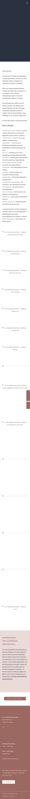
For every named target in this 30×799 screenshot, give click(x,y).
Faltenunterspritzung (8, 219)
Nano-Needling (6, 187)
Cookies (9, 782)
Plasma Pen (5, 197)
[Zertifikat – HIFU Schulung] (15, 297)
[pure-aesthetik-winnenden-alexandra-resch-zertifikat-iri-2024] (15, 374)
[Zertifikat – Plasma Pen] (15, 316)
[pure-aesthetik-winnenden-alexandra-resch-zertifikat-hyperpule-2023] (15, 586)
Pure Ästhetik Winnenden (12, 793)
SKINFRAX (5, 157)
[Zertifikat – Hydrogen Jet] (15, 336)
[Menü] (27, 3)
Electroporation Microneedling (11, 182)
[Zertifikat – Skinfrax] (15, 355)
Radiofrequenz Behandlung (10, 162)
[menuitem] (27, 3)
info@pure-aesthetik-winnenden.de (12, 729)
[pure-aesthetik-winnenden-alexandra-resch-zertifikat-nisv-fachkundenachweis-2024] (15, 549)
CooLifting (5, 172)
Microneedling (6, 177)
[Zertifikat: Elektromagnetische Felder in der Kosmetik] (15, 402)
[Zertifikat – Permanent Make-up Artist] (15, 240)
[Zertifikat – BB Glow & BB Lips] (15, 278)
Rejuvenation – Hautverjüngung (11, 143)
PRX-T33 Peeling (7, 192)
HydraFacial (5, 167)
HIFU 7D (4, 152)
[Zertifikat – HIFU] (15, 614)
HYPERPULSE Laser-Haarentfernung (13, 130)
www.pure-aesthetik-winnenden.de (12, 732)
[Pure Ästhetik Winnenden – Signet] (12, 3)
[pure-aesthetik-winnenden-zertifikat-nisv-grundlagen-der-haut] (15, 476)
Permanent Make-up (8, 201)
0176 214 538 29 (9, 727)
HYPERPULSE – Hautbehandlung (12, 138)
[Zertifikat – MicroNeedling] (15, 259)
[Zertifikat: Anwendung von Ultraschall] (15, 439)
